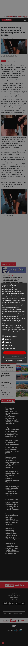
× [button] (24, 284)
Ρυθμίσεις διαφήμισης (18, 327)
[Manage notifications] (3, 643)
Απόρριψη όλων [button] (14, 357)
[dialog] (14, 323)
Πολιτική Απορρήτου (12, 332)
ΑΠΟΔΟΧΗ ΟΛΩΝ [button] (14, 352)
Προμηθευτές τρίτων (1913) (9, 309)
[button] (14, 360)
